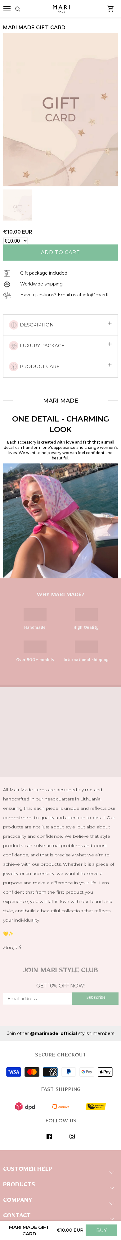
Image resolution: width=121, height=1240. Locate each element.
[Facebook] (49, 1136)
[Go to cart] (110, 9)
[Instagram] (72, 1136)
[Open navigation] (7, 8)
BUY (101, 1230)
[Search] (24, 9)
